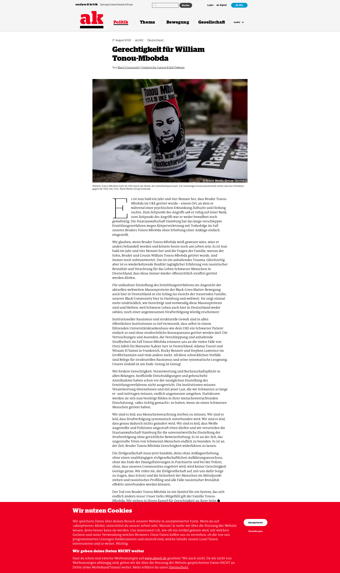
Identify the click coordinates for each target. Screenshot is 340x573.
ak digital (221, 5)
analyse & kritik (86, 4)
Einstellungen (255, 531)
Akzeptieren (255, 522)
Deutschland (156, 40)
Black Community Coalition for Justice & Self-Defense (151, 67)
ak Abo (239, 5)
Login (210, 5)
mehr (237, 22)
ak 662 (139, 40)
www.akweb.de (155, 558)
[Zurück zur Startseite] (91, 18)
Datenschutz (178, 567)
